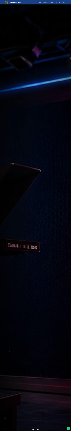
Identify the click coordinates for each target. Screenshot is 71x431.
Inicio (40, 2)
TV (54, 2)
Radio (51, 2)
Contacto (63, 2)
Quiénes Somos (45, 2)
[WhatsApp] (68, 428)
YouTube (58, 2)
